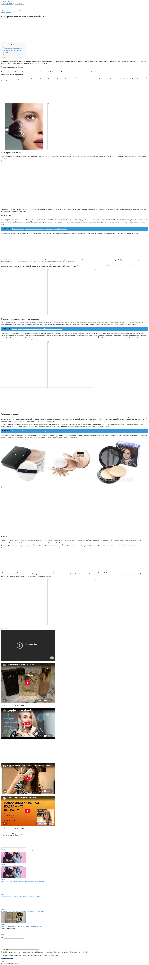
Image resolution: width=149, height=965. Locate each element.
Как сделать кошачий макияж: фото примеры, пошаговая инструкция (21, 896)
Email (2, 934)
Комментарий (5, 949)
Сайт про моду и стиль (12, 3)
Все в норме (5, 52)
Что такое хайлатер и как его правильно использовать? (17, 851)
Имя (2, 931)
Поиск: (3, 10)
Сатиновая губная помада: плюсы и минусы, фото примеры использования (22, 911)
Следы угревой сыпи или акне (12, 50)
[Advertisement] (74, 31)
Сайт (2, 937)
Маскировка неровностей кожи (12, 48)
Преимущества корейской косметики (12, 866)
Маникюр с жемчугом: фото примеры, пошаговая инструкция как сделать (22, 881)
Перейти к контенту (6, 1)
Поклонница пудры (7, 56)
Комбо (3, 57)
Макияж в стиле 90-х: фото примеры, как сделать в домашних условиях (22, 926)
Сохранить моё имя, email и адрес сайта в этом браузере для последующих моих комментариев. (30, 955)
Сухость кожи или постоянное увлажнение (13, 54)
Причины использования (8, 47)
